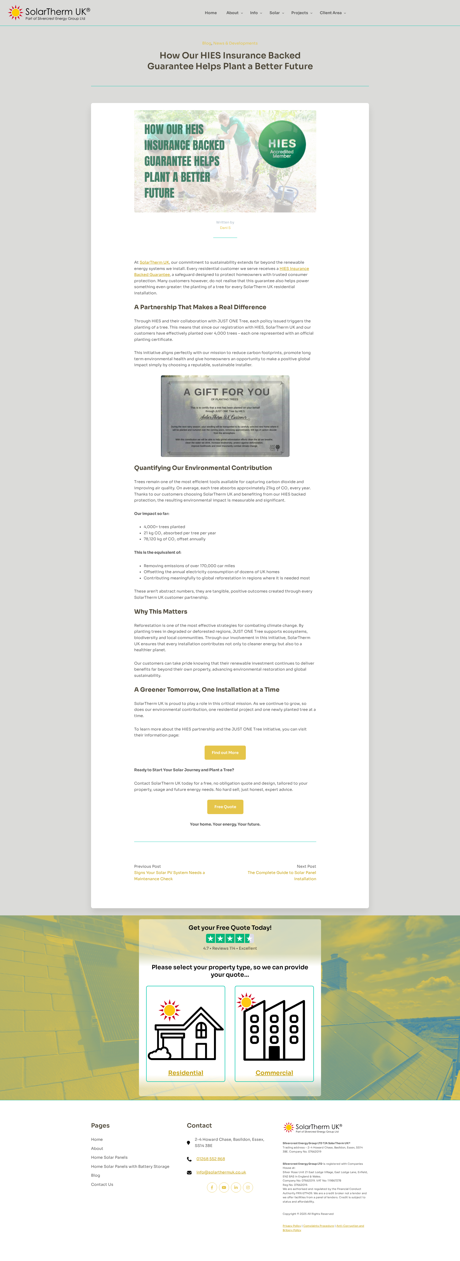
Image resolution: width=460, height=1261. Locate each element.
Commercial (274, 1073)
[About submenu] (242, 13)
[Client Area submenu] (345, 13)
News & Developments (235, 43)
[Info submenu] (261, 13)
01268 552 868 (210, 1158)
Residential (185, 1073)
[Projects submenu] (311, 13)
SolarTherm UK (154, 262)
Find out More (225, 752)
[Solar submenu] (283, 13)
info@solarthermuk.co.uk (221, 1172)
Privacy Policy (292, 1225)
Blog (206, 43)
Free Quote (225, 806)
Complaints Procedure (318, 1225)
